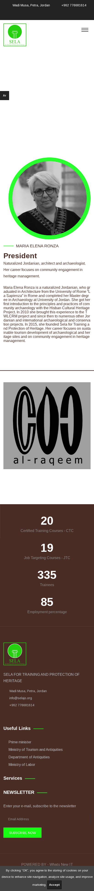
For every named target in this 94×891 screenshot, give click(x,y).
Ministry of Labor (21, 765)
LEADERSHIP (54, 103)
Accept (54, 884)
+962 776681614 (73, 5)
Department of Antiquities (29, 757)
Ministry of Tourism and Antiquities (35, 750)
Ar (4, 95)
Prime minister (19, 742)
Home (33, 103)
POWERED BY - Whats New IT (47, 864)
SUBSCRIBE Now (22, 833)
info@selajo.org (20, 698)
